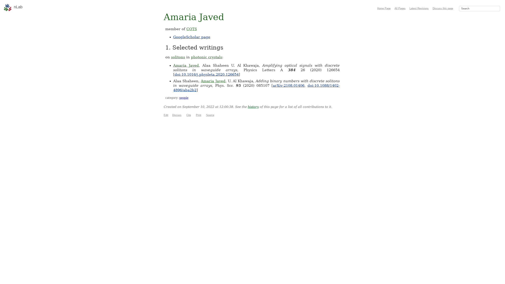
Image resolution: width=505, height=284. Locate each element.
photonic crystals (206, 57)
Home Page (384, 8)
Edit (166, 115)
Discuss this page (443, 8)
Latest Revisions (419, 8)
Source (210, 115)
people (183, 97)
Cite (188, 115)
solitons (178, 57)
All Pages (400, 8)
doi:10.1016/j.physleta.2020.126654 (207, 74)
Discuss (176, 115)
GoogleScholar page (191, 37)
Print (198, 115)
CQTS (191, 29)
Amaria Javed (186, 65)
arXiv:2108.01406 (288, 85)
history (253, 107)
